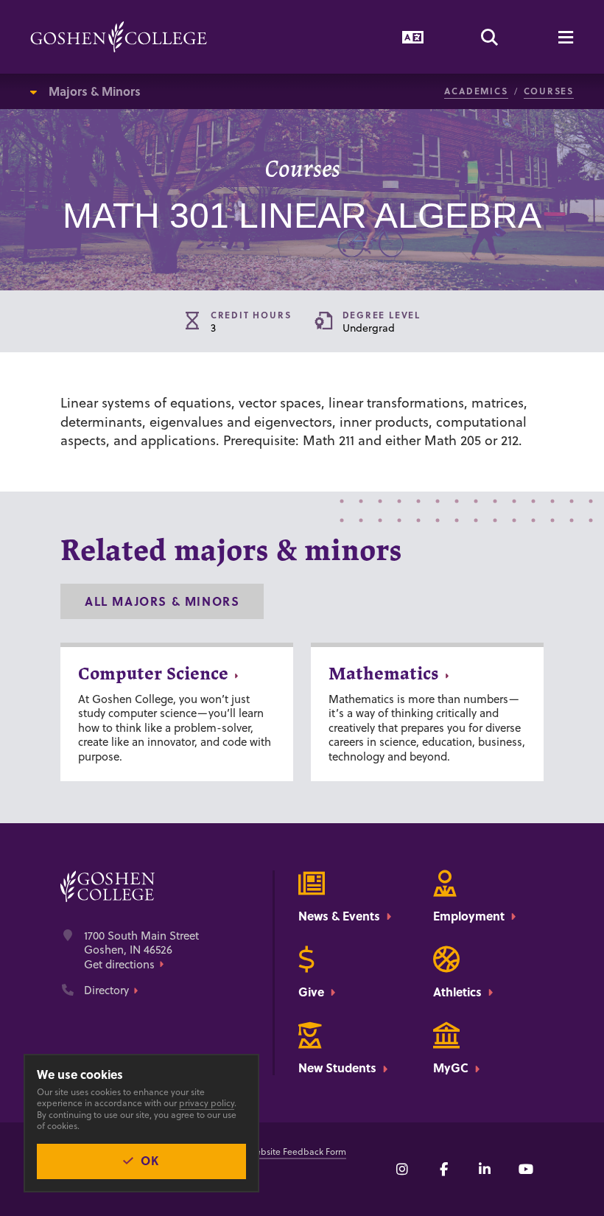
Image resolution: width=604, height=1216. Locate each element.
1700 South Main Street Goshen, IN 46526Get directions (141, 950)
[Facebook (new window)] (443, 1169)
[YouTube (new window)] (526, 1169)
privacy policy (206, 1103)
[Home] (118, 37)
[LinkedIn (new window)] (484, 1169)
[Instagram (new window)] (402, 1169)
